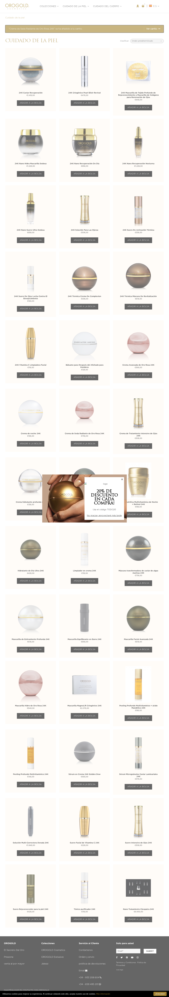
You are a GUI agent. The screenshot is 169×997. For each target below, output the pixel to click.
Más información (103, 994)
